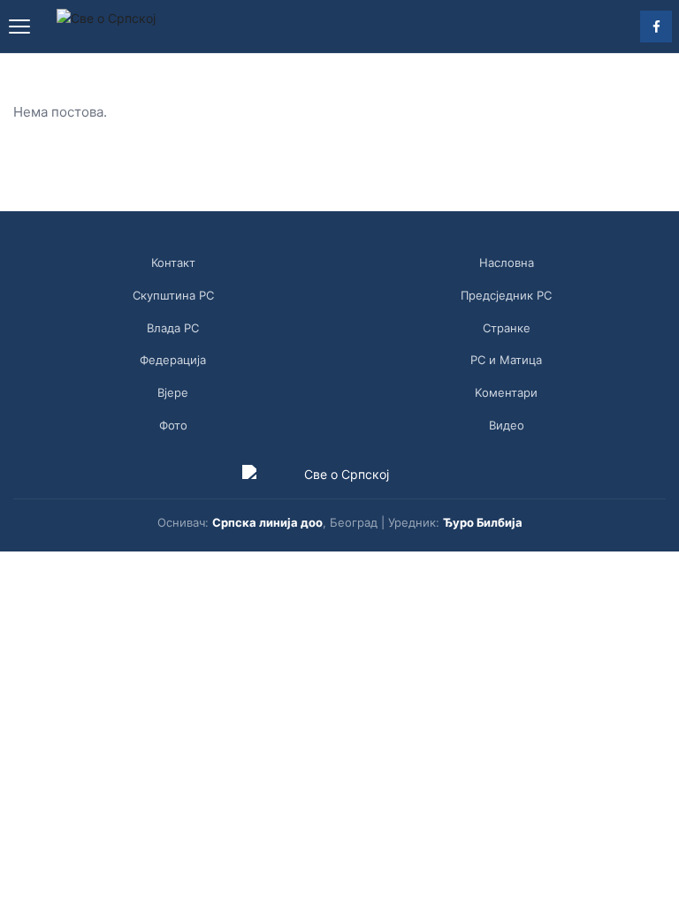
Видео (506, 425)
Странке (506, 328)
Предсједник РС (506, 295)
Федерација (173, 360)
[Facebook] (656, 26)
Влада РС (173, 328)
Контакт (173, 262)
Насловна (506, 262)
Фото (173, 425)
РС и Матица (506, 360)
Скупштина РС (173, 295)
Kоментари (506, 392)
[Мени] (19, 26)
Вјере (172, 392)
